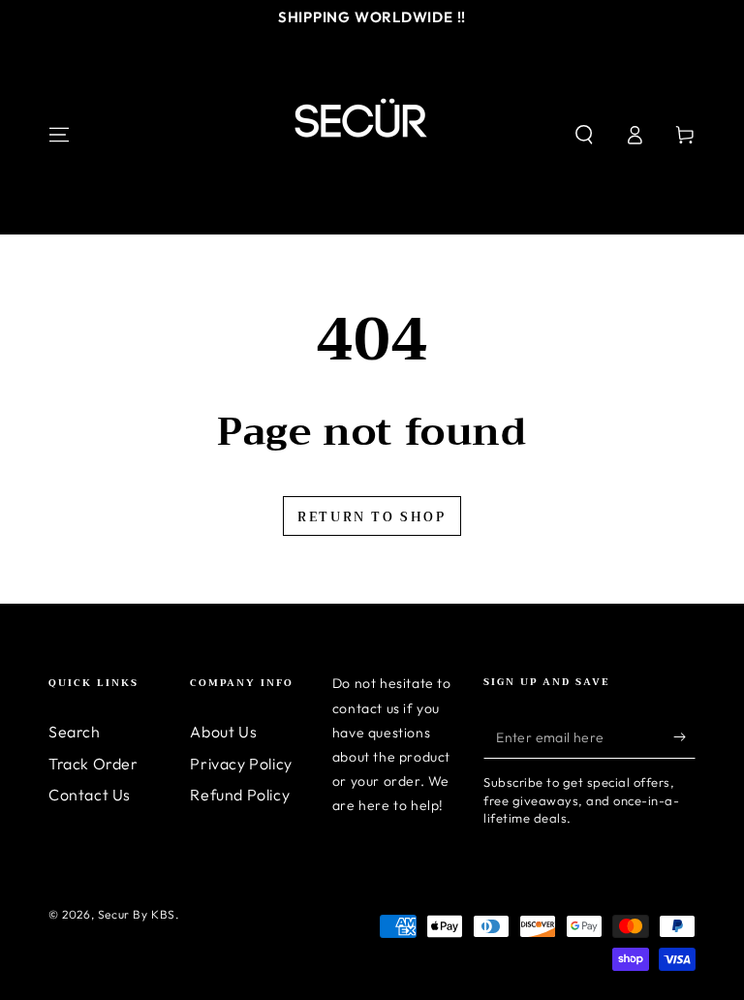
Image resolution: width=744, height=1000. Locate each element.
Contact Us (89, 794)
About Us (223, 731)
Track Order (93, 763)
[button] (584, 134)
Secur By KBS (136, 914)
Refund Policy (240, 794)
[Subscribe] (684, 736)
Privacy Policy (241, 763)
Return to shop (371, 517)
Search (74, 731)
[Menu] (59, 134)
